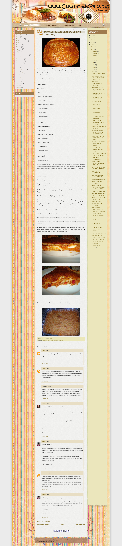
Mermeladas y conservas (22, 55)
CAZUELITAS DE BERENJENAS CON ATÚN (98, 215)
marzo (93, 71)
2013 (92, 35)
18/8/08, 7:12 (45, 489)
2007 (92, 49)
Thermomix (19, 79)
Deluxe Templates (54, 540)
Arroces (18, 37)
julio (93, 62)
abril (93, 69)
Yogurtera (18, 87)
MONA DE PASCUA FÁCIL (99, 73)
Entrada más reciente (43, 524)
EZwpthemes (51, 541)
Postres (18, 71)
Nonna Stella (19, 57)
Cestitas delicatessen (21, 41)
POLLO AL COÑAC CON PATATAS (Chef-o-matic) (98, 143)
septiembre (95, 58)
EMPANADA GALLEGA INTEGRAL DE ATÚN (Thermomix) (63, 33)
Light (17, 51)
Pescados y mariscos (21, 69)
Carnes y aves (19, 39)
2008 (92, 47)
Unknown (45, 473)
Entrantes (18, 47)
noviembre (94, 53)
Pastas (18, 65)
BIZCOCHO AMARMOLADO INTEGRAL (97, 83)
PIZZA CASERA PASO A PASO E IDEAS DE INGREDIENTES (98, 132)
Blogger (67, 539)
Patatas (18, 67)
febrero (94, 248)
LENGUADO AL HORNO (98, 191)
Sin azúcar (19, 75)
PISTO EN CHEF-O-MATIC (99, 233)
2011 (92, 40)
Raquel (44, 441)
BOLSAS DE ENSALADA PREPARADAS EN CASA (98, 138)
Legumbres (19, 49)
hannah (44, 404)
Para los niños (19, 61)
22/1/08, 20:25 (45, 436)
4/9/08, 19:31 (45, 517)
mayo (93, 67)
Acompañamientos (21, 35)
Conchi (44, 368)
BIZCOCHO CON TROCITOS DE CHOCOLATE (96, 103)
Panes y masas (20, 59)
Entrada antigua (80, 524)
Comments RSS (68, 25)
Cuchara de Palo (47, 539)
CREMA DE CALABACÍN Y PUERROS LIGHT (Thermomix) (98, 77)
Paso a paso (19, 63)
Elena (44, 350)
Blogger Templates (40, 540)
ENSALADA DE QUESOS (98, 179)
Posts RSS (56, 25)
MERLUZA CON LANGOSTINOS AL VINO (97, 149)
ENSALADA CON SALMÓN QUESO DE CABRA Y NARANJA (98, 187)
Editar (79, 25)
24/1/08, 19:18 (45, 468)
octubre (94, 55)
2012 (92, 37)
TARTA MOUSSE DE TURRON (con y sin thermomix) (98, 116)
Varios (17, 81)
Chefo (17, 43)
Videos (18, 85)
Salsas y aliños (20, 73)
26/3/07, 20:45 (45, 363)
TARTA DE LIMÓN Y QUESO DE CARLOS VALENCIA (98, 122)
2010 (92, 42)
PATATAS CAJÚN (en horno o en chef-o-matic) (97, 229)
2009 (92, 44)
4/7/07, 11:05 (45, 398)
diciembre (94, 51)
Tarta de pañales (20, 77)
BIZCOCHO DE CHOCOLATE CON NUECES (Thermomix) (98, 209)
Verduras (18, 83)
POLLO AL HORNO (97, 201)
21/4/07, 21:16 (45, 381)
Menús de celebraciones (22, 53)
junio (93, 65)
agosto (93, 60)
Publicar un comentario (43, 521)
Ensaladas (19, 45)
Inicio (48, 25)
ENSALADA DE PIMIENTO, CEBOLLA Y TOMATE (99, 163)
